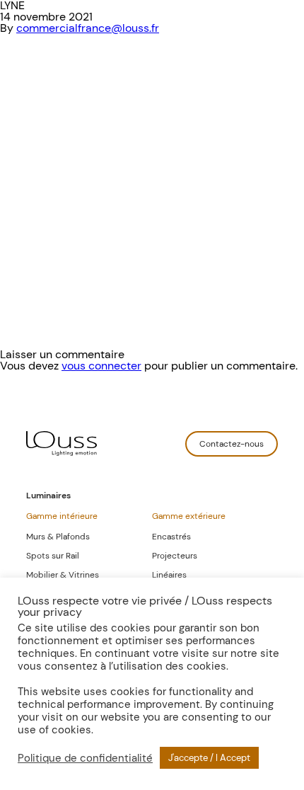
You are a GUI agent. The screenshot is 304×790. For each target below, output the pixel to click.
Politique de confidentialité (85, 758)
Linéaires (169, 574)
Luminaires (48, 495)
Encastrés (171, 536)
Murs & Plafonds (58, 536)
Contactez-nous (231, 444)
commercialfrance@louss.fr (87, 28)
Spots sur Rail (52, 555)
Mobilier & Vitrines (62, 574)
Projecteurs (174, 555)
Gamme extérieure (189, 516)
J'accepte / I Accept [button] (209, 758)
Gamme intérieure (62, 516)
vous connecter (101, 365)
